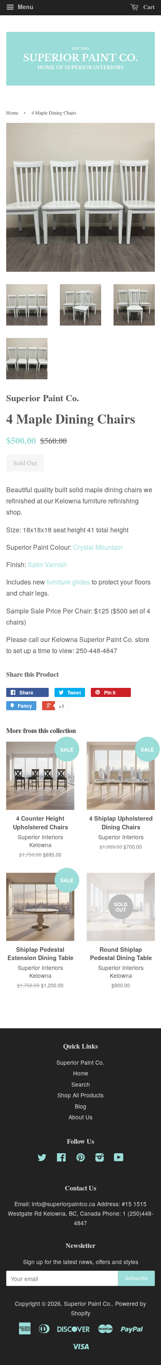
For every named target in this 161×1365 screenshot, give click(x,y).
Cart (148, 6)
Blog (80, 1106)
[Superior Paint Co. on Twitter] (42, 1158)
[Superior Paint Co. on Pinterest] (80, 1158)
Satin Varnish (47, 564)
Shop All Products (80, 1095)
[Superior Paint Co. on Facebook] (61, 1158)
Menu (24, 6)
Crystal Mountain (98, 547)
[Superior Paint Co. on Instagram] (99, 1158)
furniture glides (68, 582)
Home (12, 112)
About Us (80, 1117)
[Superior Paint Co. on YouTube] (118, 1158)
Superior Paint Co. (80, 1062)
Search (80, 1084)
